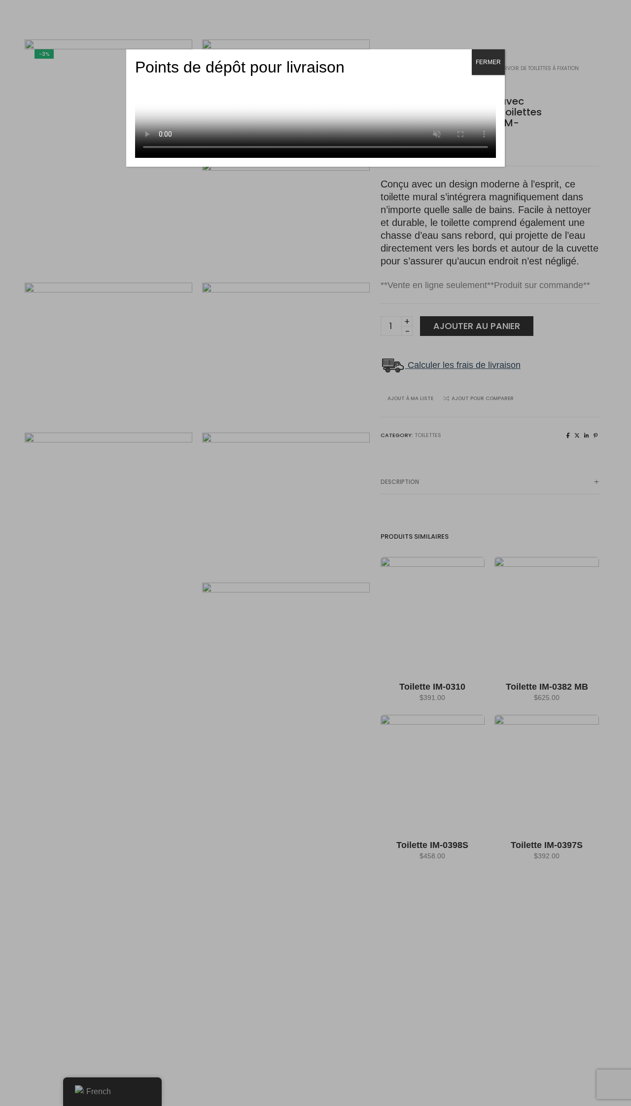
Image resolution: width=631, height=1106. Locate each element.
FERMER (488, 62)
